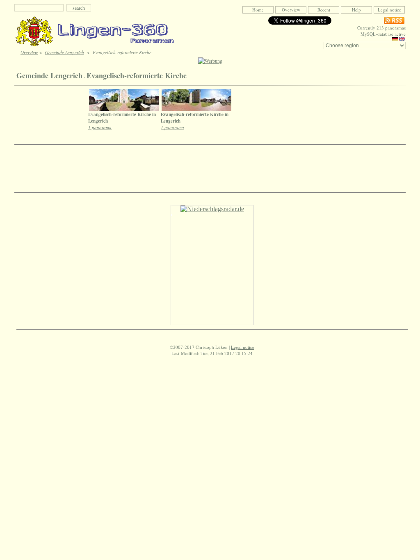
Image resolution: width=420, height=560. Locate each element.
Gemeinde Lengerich (64, 52)
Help (356, 10)
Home (258, 10)
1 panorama (100, 127)
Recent (323, 10)
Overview (291, 10)
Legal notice (389, 10)
